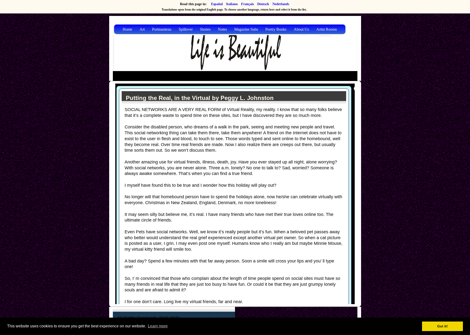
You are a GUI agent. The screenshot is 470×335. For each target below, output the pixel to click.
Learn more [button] (158, 326)
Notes (222, 29)
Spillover (186, 29)
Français (247, 4)
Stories (205, 29)
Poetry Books (275, 29)
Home (127, 29)
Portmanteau (161, 29)
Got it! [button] (442, 326)
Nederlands (280, 4)
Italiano (232, 4)
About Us (301, 29)
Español (217, 4)
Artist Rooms (326, 29)
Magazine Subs (246, 29)
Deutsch (263, 4)
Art (142, 29)
